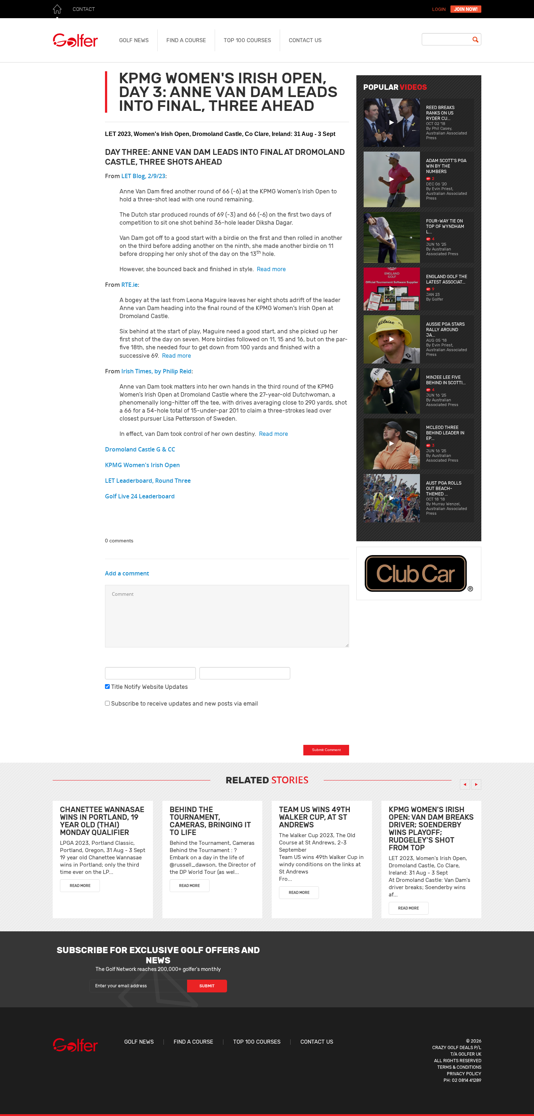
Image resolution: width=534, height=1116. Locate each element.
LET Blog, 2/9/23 (143, 176)
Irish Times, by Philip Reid (156, 371)
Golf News (134, 40)
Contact (84, 8)
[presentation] (465, 784)
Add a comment (127, 573)
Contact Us (305, 40)
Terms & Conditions (459, 1067)
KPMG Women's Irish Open (142, 465)
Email (208, 660)
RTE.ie (129, 285)
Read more (271, 269)
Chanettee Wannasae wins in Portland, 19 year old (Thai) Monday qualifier (102, 821)
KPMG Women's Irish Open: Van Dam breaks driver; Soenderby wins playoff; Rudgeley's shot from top (431, 828)
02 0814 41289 (466, 1080)
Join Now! (466, 9)
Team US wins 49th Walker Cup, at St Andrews (315, 817)
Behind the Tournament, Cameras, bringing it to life (210, 821)
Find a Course (186, 40)
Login (439, 9)
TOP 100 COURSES (247, 40)
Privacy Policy (464, 1073)
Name (114, 660)
